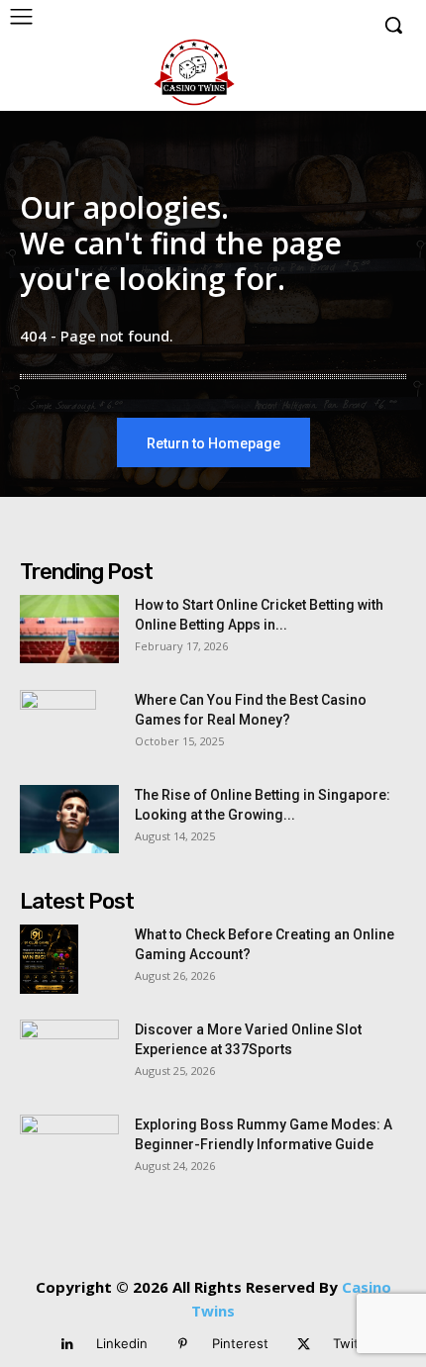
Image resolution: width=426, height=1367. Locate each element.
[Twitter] (303, 1344)
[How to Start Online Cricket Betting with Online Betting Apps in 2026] (69, 629)
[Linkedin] (67, 1344)
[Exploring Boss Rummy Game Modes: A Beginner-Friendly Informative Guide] (69, 1149)
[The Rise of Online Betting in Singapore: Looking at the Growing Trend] (69, 819)
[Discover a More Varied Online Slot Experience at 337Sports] (69, 1054)
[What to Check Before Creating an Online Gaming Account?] (49, 959)
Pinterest (240, 1343)
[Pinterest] (182, 1344)
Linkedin (122, 1343)
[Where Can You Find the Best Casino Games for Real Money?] (58, 724)
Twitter (354, 1343)
